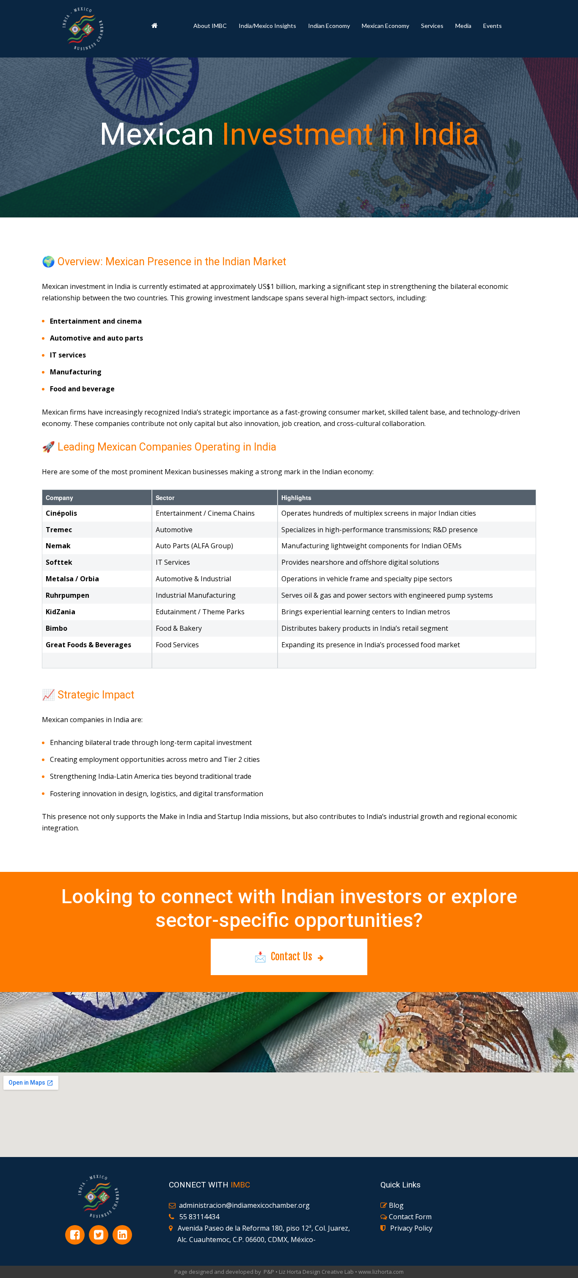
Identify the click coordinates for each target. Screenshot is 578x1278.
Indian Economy (329, 25)
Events (492, 25)
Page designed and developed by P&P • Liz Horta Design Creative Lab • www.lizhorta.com (289, 1271)
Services (432, 25)
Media (463, 25)
